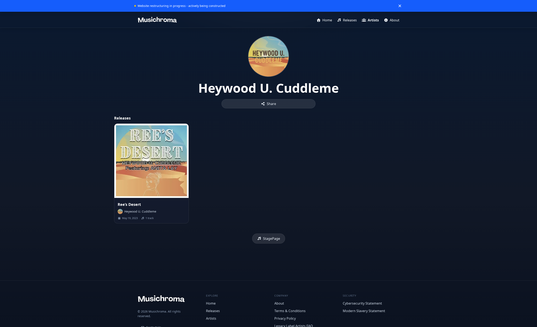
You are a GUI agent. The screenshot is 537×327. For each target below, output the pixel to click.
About (394, 20)
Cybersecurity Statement (362, 303)
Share (271, 103)
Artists (373, 20)
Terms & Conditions (290, 311)
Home (327, 20)
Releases (350, 20)
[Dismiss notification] (400, 6)
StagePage (271, 238)
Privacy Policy (285, 318)
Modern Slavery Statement (364, 311)
